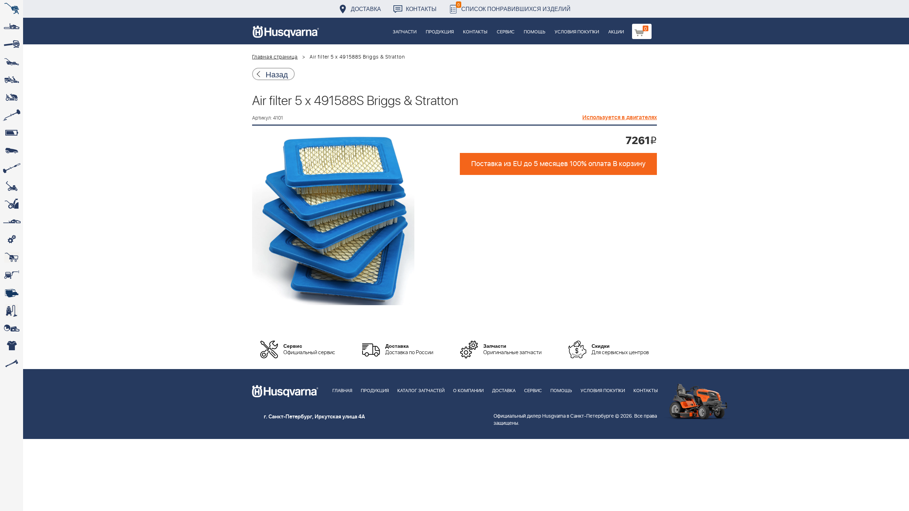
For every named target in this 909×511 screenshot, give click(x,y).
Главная (342, 391)
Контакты (421, 9)
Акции (616, 32)
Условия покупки (577, 32)
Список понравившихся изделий (514, 6)
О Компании (468, 391)
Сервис (506, 32)
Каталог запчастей (421, 391)
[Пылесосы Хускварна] (11, 310)
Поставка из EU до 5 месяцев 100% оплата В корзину (558, 164)
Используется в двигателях (619, 117)
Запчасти (405, 32)
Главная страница (275, 57)
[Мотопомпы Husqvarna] (11, 293)
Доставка (366, 9)
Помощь (534, 32)
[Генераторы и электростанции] (11, 257)
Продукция (440, 32)
